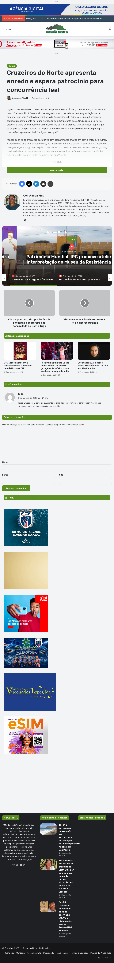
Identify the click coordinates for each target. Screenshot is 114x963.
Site (61, 475)
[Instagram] (24, 865)
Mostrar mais (56, 170)
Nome (5, 462)
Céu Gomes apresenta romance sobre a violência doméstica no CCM (18, 366)
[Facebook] (22, 184)
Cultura (11, 66)
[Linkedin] (36, 184)
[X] (29, 184)
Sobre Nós (9, 953)
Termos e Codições (79, 953)
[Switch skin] (110, 30)
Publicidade (48, 953)
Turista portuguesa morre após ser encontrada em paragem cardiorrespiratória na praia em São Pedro (69, 837)
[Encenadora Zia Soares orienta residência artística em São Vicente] (94, 351)
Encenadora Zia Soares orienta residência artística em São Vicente (93, 366)
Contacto (20, 953)
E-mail (5, 475)
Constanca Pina (19, 98)
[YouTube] (21, 865)
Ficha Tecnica (62, 953)
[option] (33, 277)
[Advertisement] (57, 788)
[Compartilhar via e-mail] (43, 184)
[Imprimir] (50, 184)
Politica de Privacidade (100, 953)
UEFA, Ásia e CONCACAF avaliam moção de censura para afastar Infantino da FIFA (64, 18)
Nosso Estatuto (34, 953)
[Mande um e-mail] (27, 98)
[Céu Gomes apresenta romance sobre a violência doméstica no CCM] (20, 351)
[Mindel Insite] (57, 29)
